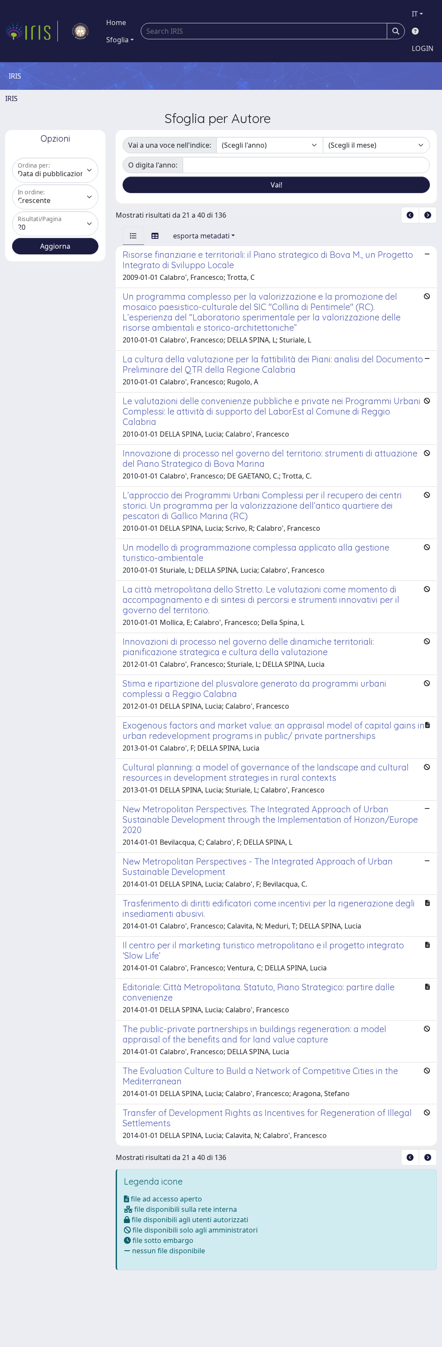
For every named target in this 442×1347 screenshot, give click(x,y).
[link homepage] (31, 31)
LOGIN (422, 48)
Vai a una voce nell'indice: (169, 145)
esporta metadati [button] (201, 236)
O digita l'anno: (152, 165)
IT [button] (415, 14)
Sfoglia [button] (117, 39)
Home (116, 22)
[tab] (133, 236)
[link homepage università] (80, 31)
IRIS (11, 98)
